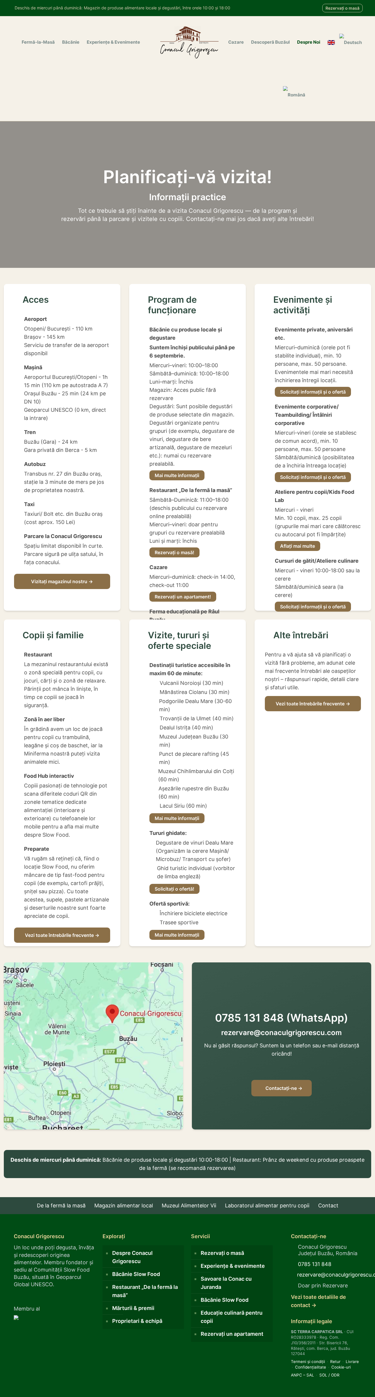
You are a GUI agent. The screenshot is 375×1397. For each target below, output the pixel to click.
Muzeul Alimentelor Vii (189, 1205)
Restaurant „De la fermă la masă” (145, 1291)
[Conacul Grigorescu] (189, 42)
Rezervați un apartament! (183, 597)
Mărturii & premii (133, 1308)
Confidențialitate (310, 1367)
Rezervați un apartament (232, 1334)
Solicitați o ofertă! (174, 889)
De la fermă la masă (61, 1205)
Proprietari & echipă (137, 1321)
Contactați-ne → (283, 1088)
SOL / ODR (329, 1375)
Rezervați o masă (342, 8)
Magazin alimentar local (123, 1205)
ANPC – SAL (302, 1375)
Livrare (352, 1361)
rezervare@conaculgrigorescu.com (281, 1032)
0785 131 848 (314, 1264)
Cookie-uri (341, 1367)
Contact (328, 1205)
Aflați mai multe (297, 546)
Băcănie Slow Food (136, 1274)
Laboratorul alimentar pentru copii (267, 1205)
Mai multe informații (177, 475)
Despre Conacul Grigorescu (132, 1257)
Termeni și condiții (308, 1361)
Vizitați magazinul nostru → (62, 581)
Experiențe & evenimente (233, 1266)
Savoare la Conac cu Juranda (226, 1283)
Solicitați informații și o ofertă (313, 392)
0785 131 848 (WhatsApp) (281, 1017)
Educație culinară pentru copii (231, 1317)
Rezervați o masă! (174, 552)
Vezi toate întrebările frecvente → (62, 935)
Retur (335, 1361)
